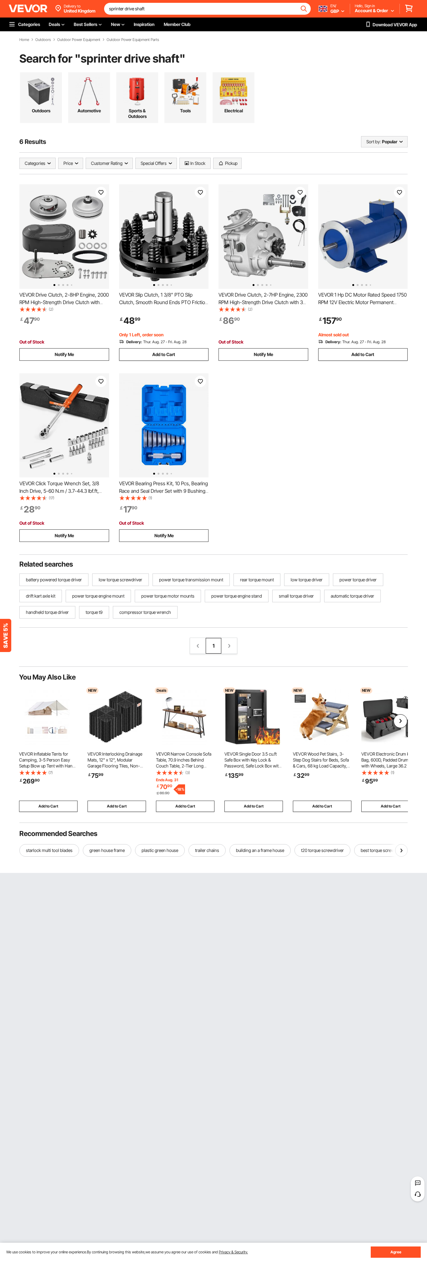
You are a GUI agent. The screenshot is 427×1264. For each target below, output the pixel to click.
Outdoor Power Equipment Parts (133, 40)
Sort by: (373, 141)
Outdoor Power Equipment (78, 40)
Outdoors (43, 40)
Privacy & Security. (233, 1252)
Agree (395, 1252)
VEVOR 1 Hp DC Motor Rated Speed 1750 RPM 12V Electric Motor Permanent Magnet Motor (362, 302)
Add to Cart (163, 354)
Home (24, 40)
